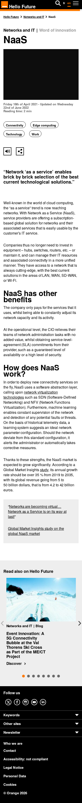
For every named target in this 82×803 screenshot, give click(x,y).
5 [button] (43, 676)
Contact (9, 750)
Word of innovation (57, 30)
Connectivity (14, 125)
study (44, 469)
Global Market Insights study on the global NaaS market (36, 531)
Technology (14, 134)
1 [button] (23, 676)
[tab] (23, 676)
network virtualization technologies (30, 394)
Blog (39, 626)
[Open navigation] (76, 3)
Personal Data (14, 775)
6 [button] (48, 676)
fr (64, 3)
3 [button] (33, 676)
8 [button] (58, 676)
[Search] (58, 3)
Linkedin (46, 698)
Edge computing (44, 125)
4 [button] (38, 676)
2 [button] (28, 676)
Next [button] (79, 623)
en (69, 3)
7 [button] (53, 676)
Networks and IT (19, 30)
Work (35, 134)
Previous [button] (2, 623)
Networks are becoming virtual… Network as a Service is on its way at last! (37, 511)
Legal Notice (13, 767)
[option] (41, 622)
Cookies (10, 784)
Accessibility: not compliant (25, 758)
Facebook (20, 698)
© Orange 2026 (15, 792)
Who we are (12, 743)
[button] (20, 151)
